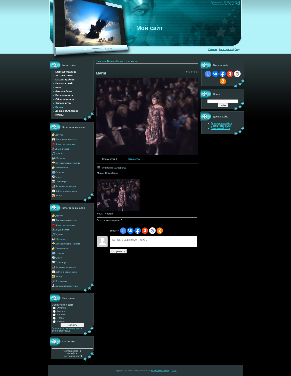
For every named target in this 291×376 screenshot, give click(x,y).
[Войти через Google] (152, 230)
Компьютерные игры (65, 139)
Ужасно (61, 321)
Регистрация (226, 49)
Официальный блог (221, 123)
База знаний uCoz (220, 128)
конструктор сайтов (160, 371)
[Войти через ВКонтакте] (130, 230)
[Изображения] (118, 195)
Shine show (134, 159)
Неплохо (61, 314)
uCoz (174, 371)
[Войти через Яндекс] (145, 230)
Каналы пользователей (66, 286)
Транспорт (60, 181)
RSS (238, 4)
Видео (110, 61)
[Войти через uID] (123, 230)
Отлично (61, 307)
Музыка (59, 153)
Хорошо (61, 311)
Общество (60, 158)
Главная (212, 49)
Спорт (58, 177)
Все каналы (61, 281)
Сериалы (59, 172)
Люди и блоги (62, 149)
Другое (59, 135)
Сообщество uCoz (221, 125)
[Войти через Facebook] (137, 230)
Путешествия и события (67, 163)
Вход (237, 49)
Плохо (60, 318)
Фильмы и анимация (65, 186)
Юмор (58, 195)
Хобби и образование (66, 191)
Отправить (118, 251)
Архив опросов (74, 328)
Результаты (58, 328)
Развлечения (61, 167)
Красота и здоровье (65, 144)
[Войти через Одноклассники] (160, 230)
